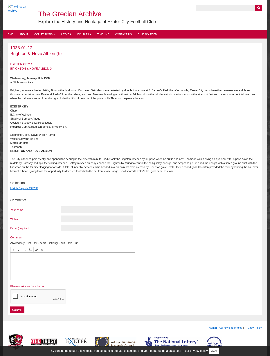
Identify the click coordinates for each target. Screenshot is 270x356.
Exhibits (83, 34)
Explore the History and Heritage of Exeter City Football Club (97, 21)
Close (214, 350)
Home (9, 34)
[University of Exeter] (76, 344)
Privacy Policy (253, 327)
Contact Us (123, 34)
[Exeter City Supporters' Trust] (44, 344)
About (23, 34)
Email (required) (19, 228)
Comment (16, 237)
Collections (43, 34)
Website (15, 219)
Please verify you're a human (27, 286)
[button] (13, 250)
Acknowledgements (230, 327)
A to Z (65, 34)
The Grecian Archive (69, 14)
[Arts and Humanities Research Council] (115, 344)
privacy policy (199, 350)
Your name (16, 209)
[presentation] (13, 250)
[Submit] (258, 8)
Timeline (103, 34)
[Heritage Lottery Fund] (183, 344)
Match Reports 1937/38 (24, 188)
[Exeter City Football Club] (15, 344)
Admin (213, 327)
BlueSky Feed (147, 34)
